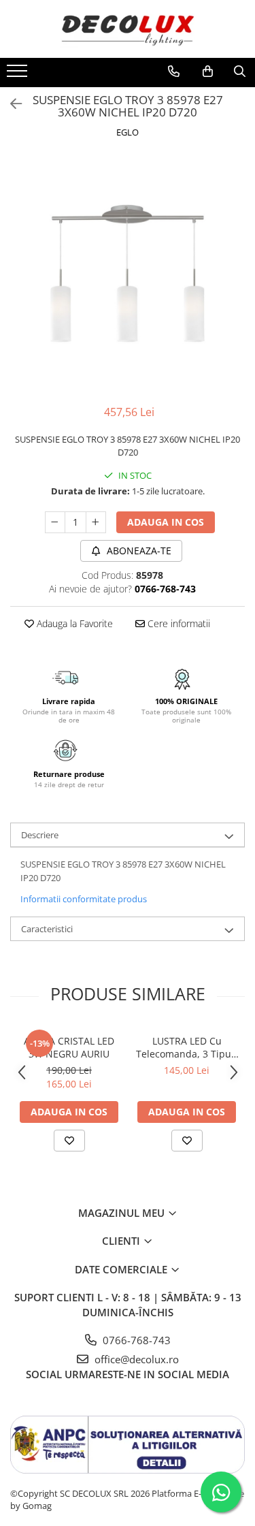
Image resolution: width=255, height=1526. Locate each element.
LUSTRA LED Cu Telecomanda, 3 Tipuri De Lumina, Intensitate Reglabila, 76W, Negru (187, 1047)
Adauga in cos (165, 521)
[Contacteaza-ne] (173, 71)
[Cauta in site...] (239, 71)
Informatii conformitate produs (83, 899)
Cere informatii (177, 623)
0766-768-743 (135, 1340)
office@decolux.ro (135, 1359)
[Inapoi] (10, 104)
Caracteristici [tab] (47, 929)
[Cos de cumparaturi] (207, 71)
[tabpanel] (127, 273)
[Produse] (19, 75)
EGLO (127, 132)
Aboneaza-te (137, 550)
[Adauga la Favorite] (69, 1140)
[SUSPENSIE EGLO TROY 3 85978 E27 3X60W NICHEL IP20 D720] (127, 273)
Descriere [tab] (39, 835)
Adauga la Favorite (73, 623)
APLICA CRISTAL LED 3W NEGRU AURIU (69, 1047)
